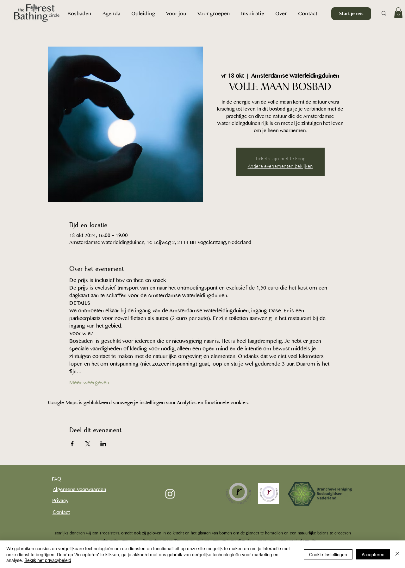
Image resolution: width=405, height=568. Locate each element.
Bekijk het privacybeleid (47, 560)
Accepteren (373, 554)
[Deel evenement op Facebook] (72, 443)
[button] (281, 13)
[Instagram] (170, 494)
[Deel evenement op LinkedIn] (103, 443)
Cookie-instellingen (328, 554)
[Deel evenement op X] (88, 443)
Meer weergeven (89, 382)
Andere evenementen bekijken (280, 165)
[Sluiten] (397, 554)
